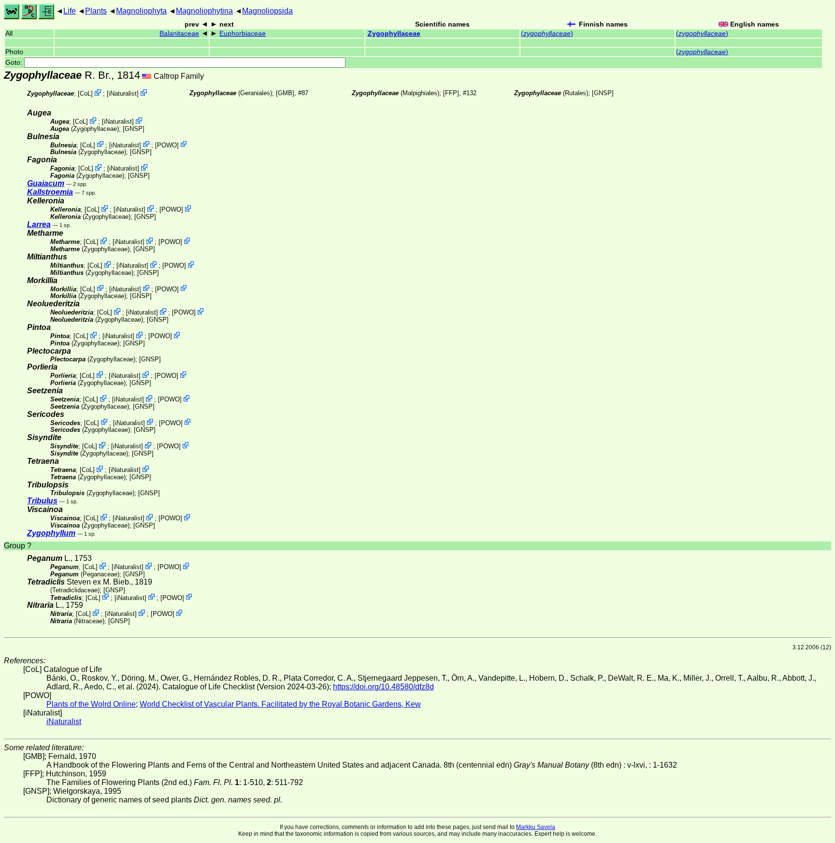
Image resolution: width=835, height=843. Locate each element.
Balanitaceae (179, 33)
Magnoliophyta (141, 11)
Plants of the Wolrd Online (91, 704)
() (547, 33)
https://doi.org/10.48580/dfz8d (383, 687)
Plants (96, 11)
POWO (167, 144)
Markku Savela (535, 827)
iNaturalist (123, 93)
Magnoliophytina (204, 11)
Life (69, 11)
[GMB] (285, 93)
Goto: (14, 62)
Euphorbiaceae (242, 33)
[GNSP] (603, 93)
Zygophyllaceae (394, 33)
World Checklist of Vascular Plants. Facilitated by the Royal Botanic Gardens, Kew (280, 704)
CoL (85, 93)
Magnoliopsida (267, 11)
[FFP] (451, 93)
